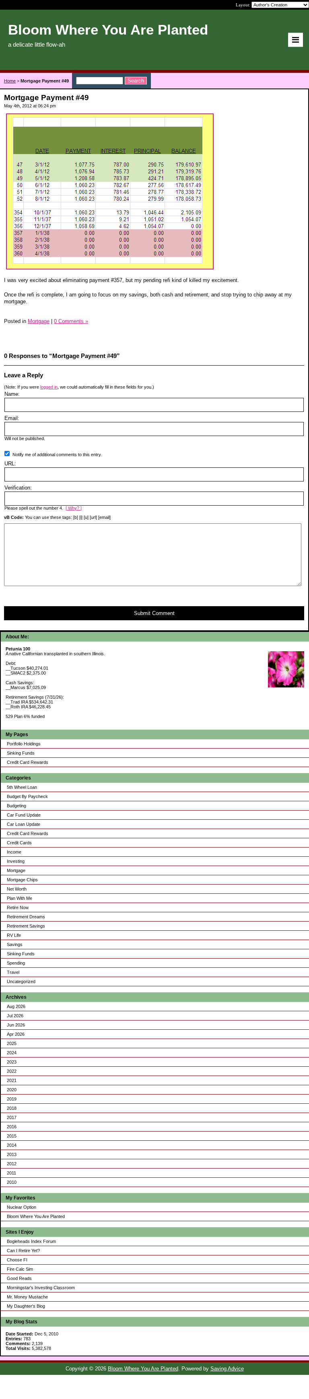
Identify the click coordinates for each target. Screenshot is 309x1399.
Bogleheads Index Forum (31, 1241)
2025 (11, 1043)
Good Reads (19, 1278)
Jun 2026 (16, 1025)
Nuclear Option (21, 1207)
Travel (13, 972)
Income (14, 852)
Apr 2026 (16, 1034)
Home (10, 80)
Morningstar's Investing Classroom (41, 1287)
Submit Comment (154, 613)
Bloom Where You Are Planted (36, 1216)
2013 (11, 1154)
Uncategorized (21, 981)
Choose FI (17, 1259)
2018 (11, 1108)
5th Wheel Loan (22, 787)
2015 (11, 1136)
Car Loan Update (23, 824)
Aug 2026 (16, 1006)
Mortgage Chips (22, 879)
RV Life (14, 935)
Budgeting (16, 805)
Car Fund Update (24, 815)
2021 (11, 1080)
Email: (11, 418)
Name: (12, 394)
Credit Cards (19, 842)
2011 (11, 1173)
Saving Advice (227, 1369)
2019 (11, 1099)
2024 (11, 1052)
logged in (49, 387)
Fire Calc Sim (20, 1269)
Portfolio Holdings (24, 743)
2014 (11, 1145)
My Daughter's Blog (26, 1306)
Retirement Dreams (26, 916)
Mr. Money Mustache (27, 1296)
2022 (11, 1071)
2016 (11, 1126)
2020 (11, 1089)
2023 (11, 1062)
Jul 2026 (15, 1015)
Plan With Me (19, 898)
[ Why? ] (74, 508)
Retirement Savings (26, 926)
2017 (11, 1117)
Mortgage (16, 870)
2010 (11, 1182)
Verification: (18, 488)
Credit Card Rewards (27, 762)
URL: (10, 464)
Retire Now (18, 907)
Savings (15, 944)
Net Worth (17, 889)
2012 (11, 1163)
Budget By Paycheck (27, 796)
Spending (16, 963)
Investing (16, 861)
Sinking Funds (21, 753)
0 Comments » (71, 321)
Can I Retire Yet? (23, 1250)
